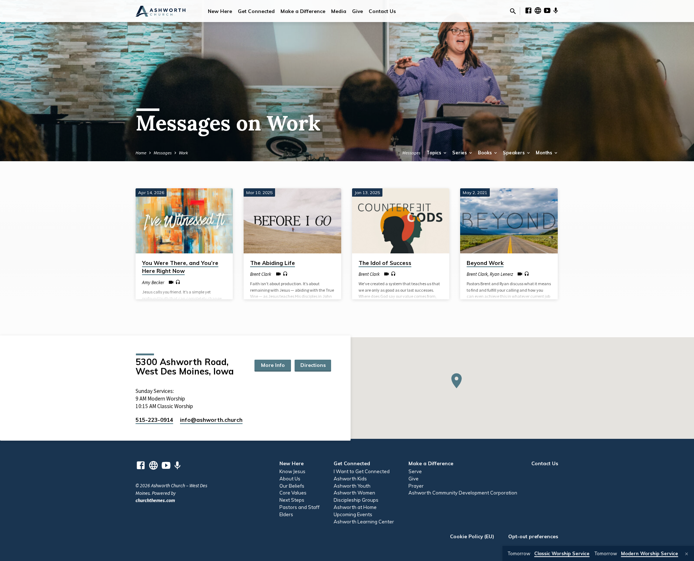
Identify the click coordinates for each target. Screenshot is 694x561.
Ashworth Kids (350, 478)
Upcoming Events (353, 514)
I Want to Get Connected (362, 471)
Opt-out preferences (533, 536)
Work (183, 152)
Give (357, 11)
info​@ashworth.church (211, 419)
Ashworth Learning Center (364, 521)
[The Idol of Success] (400, 220)
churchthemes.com (155, 500)
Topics (434, 152)
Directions (313, 365)
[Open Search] (513, 11)
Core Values (293, 493)
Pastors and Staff (299, 507)
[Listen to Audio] (177, 282)
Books (485, 152)
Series (460, 152)
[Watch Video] (171, 282)
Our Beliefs (291, 486)
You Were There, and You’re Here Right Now (180, 267)
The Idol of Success (385, 263)
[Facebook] (528, 11)
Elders (286, 514)
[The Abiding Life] (292, 220)
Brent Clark (260, 274)
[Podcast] (556, 11)
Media (338, 11)
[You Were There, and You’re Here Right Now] (184, 220)
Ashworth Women (354, 493)
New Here (220, 11)
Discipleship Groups (356, 500)
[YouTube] (547, 11)
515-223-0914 (154, 419)
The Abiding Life (272, 263)
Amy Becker (153, 282)
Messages (163, 152)
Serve (415, 471)
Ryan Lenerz (501, 274)
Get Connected (256, 11)
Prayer (416, 486)
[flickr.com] (538, 11)
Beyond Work (485, 263)
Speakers (514, 152)
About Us (289, 478)
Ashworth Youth (352, 486)
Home (141, 152)
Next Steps (291, 500)
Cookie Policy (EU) (472, 536)
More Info (273, 365)
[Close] (686, 554)
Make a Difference (302, 11)
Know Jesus (292, 471)
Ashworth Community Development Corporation (462, 493)
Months (544, 152)
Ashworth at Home (355, 507)
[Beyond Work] (508, 220)
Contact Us (382, 11)
